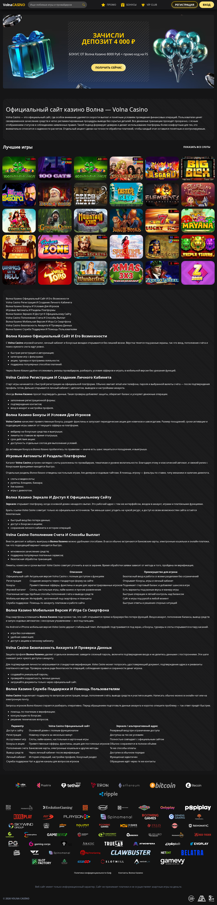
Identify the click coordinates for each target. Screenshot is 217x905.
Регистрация (184, 4)
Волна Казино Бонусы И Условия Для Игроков (32, 306)
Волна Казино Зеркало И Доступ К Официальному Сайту (38, 314)
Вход (207, 4)
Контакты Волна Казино (130, 872)
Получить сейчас (108, 67)
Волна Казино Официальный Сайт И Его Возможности (37, 298)
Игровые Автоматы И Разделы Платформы (30, 310)
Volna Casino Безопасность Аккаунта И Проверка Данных (39, 325)
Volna (14, 4)
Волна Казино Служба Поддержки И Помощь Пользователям (41, 329)
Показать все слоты (196, 147)
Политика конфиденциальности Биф (92, 872)
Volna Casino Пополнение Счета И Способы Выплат (35, 317)
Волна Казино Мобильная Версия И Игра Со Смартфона (38, 321)
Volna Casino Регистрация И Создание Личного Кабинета (39, 302)
